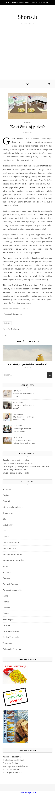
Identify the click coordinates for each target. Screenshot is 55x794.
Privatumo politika (27, 792)
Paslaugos (7, 578)
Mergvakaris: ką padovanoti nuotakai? (23, 394)
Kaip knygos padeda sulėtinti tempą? (24, 406)
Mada (5, 530)
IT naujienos (8, 513)
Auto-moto (7, 489)
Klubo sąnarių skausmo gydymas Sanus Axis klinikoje (24, 441)
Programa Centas (10, 763)
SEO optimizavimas (11, 769)
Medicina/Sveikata (11, 542)
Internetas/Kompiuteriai (13, 507)
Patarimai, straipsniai (12, 756)
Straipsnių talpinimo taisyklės (24, 2)
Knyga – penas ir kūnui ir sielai (16, 472)
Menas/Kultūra (9, 548)
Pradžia (6, 2)
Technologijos (8, 619)
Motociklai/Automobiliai (13, 560)
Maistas (6, 536)
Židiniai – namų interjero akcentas (17, 463)
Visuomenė (7, 643)
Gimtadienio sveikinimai (13, 760)
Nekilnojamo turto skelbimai (15, 766)
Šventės (6, 613)
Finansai (6, 501)
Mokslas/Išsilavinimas (12, 554)
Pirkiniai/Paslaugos (11, 584)
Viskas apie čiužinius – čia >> (15, 308)
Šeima (5, 595)
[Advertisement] (27, 57)
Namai (27, 123)
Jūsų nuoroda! (12, 772)
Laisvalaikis (8, 524)
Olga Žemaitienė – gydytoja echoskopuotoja (23, 418)
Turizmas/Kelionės (11, 631)
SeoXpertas (15, 329)
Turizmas (7, 625)
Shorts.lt (27, 17)
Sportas (6, 601)
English (6, 495)
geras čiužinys (17, 165)
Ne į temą (7, 572)
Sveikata (6, 607)
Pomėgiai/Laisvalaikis (12, 590)
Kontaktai (43, 2)
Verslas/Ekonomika (11, 637)
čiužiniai (7, 323)
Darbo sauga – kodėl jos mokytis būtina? (22, 430)
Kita (4, 519)
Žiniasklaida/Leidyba (12, 649)
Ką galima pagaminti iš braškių (16, 460)
